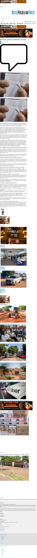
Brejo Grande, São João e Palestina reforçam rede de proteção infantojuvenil (12, 343)
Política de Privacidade (2, 529)
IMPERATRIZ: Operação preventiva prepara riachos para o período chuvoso (12, 381)
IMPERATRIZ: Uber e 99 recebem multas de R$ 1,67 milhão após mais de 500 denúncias (14, 400)
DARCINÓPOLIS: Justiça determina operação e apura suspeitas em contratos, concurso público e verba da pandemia (3, 291)
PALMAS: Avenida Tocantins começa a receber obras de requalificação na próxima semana (15, 362)
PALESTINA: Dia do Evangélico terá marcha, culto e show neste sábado (3, 246)
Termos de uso (1, 530)
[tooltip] (2, 209)
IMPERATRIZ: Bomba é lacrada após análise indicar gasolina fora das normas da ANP (3, 268)
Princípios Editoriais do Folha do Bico (4, 526)
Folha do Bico (3, 43)
